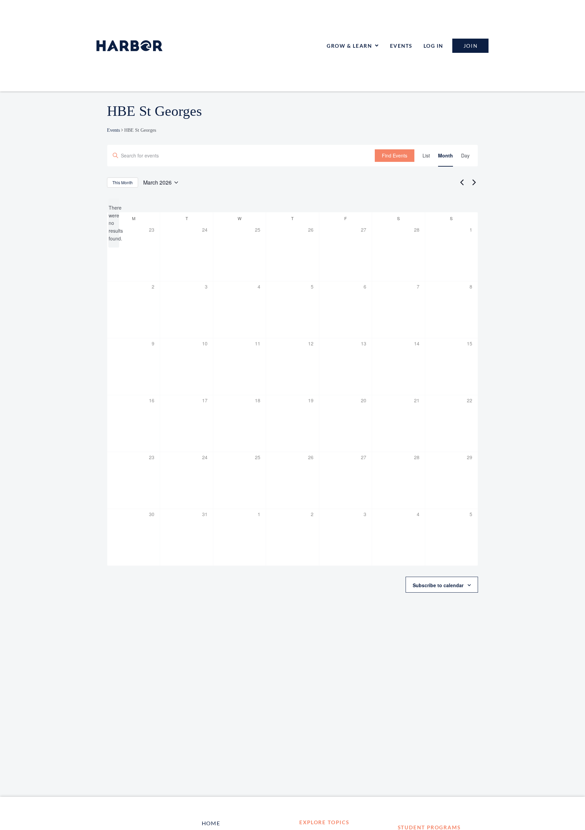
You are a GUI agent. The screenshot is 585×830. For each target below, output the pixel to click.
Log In (433, 46)
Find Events (394, 155)
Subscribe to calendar (438, 585)
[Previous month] (462, 182)
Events (401, 46)
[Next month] (474, 182)
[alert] (113, 223)
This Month (122, 182)
